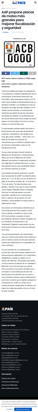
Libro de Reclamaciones (10, 388)
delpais (5, 32)
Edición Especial (11, 8)
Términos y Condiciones (10, 382)
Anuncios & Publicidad (9, 385)
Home (3, 8)
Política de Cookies (8, 378)
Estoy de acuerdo (23, 409)
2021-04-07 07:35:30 (18, 32)
